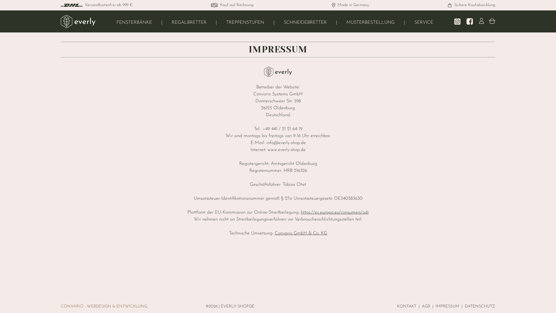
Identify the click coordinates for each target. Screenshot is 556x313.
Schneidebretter (305, 22)
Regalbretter (189, 22)
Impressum (447, 306)
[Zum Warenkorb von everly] (492, 21)
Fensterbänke (134, 22)
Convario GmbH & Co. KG (301, 233)
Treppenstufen (245, 22)
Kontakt (406, 306)
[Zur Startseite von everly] (78, 21)
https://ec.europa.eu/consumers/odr (335, 212)
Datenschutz (480, 306)
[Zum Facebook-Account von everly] (469, 21)
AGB (426, 306)
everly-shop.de (238, 306)
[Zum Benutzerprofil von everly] (481, 21)
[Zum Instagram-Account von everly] (457, 22)
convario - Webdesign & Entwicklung (104, 306)
